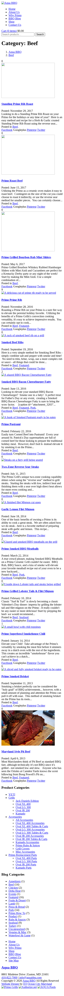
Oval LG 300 (23, 807)
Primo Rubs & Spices (28, 845)
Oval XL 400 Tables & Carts (32, 826)
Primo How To (17, 913)
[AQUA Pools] (47, 987)
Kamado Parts (23, 867)
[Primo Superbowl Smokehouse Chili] (21, 626)
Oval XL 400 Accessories (30, 823)
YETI (12, 794)
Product (13, 916)
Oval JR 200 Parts (26, 864)
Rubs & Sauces (17, 919)
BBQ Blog (15, 18)
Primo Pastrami (10, 424)
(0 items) (9, 30)
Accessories (15, 816)
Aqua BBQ (15, 51)
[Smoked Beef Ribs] (22, 335)
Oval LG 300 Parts (26, 861)
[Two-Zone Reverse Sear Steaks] (22, 459)
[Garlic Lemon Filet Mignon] (21, 502)
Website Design (10, 983)
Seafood (23, 617)
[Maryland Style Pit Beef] (28, 744)
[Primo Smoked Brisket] (31, 669)
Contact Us (15, 24)
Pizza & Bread (17, 906)
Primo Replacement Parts (23, 854)
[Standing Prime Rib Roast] (28, 97)
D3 (25, 983)
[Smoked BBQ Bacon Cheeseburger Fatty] (26, 374)
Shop (11, 21)
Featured (24, 325)
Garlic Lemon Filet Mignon (17, 509)
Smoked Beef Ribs (12, 342)
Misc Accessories (25, 851)
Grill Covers (23, 848)
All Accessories (24, 819)
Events (12, 894)
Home (12, 8)
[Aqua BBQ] (9, 2)
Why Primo (15, 15)
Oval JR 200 (23, 810)
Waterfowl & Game (20, 935)
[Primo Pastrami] (28, 417)
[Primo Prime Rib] (28, 292)
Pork (33, 407)
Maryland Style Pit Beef (15, 751)
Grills (12, 797)
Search (40, 34)
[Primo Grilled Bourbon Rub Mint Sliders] (28, 250)
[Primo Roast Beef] (28, 173)
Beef (11, 55)
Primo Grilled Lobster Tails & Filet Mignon (27, 591)
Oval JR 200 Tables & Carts (31, 839)
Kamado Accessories (27, 842)
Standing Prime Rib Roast (17, 103)
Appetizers (15, 881)
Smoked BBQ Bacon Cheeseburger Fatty (26, 381)
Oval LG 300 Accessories (30, 829)
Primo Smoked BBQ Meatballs (20, 548)
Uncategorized (17, 929)
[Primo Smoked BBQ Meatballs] (29, 541)
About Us (14, 12)
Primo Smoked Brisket (15, 676)
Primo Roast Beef (12, 180)
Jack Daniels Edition (27, 800)
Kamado (20, 813)
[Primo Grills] (9, 987)
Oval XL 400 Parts (26, 858)
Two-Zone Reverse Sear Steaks (20, 466)
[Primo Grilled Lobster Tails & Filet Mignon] (31, 584)
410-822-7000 (9, 977)
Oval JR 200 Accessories (30, 835)
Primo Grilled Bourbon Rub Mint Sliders (26, 257)
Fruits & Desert (17, 900)
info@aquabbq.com (30, 977)
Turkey (13, 925)
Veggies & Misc (17, 932)
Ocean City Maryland (40, 983)
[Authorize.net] (28, 987)
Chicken (13, 887)
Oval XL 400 (23, 804)
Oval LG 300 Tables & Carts (32, 832)
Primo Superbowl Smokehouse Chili (23, 633)
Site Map (14, 960)
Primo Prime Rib (11, 299)
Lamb (12, 903)
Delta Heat (15, 890)
